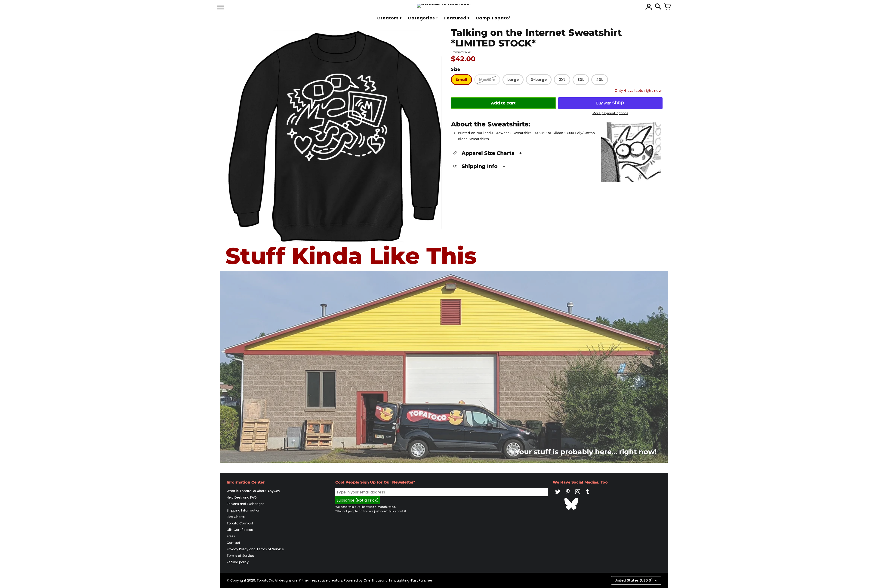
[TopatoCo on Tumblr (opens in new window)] (588, 495)
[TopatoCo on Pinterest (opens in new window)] (568, 495)
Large (513, 79)
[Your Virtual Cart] (667, 6)
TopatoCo (265, 580)
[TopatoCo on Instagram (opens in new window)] (578, 495)
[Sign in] (648, 6)
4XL (599, 79)
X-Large (539, 79)
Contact (233, 542)
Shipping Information (243, 510)
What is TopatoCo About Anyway (253, 491)
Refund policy (238, 562)
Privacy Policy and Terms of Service (255, 549)
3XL (580, 79)
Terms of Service (240, 555)
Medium (487, 79)
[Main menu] (220, 7)
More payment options (610, 113)
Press (231, 536)
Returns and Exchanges (245, 504)
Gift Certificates (240, 529)
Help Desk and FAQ (242, 497)
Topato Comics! (240, 523)
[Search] (658, 6)
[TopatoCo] (444, 6)
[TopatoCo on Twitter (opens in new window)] (558, 495)
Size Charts (236, 516)
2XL (562, 79)
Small (461, 79)
